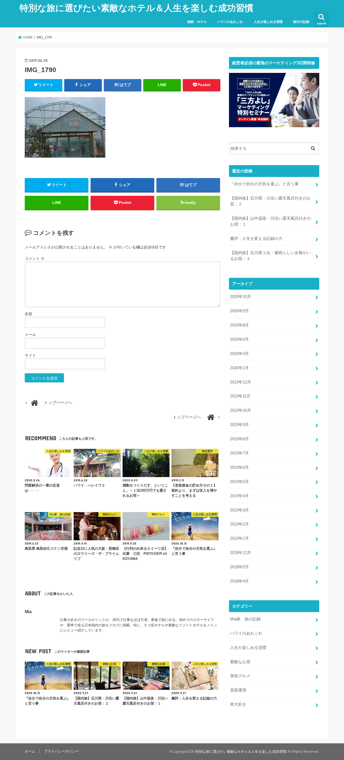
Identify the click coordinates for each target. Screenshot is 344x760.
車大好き (238, 704)
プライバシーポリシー (61, 751)
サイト (30, 355)
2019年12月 (240, 382)
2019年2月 (239, 524)
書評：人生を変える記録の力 (256, 238)
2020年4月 (239, 353)
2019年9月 (239, 424)
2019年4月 (239, 496)
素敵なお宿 (240, 662)
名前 (28, 314)
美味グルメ (240, 676)
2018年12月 (240, 553)
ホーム (30, 751)
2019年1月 (239, 538)
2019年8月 (239, 439)
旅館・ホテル (197, 22)
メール (30, 334)
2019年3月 (239, 510)
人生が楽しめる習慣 (268, 22)
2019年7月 (239, 453)
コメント (35, 258)
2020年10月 (240, 296)
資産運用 (238, 690)
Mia (28, 611)
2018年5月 (239, 567)
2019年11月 (240, 396)
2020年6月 (239, 339)
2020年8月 (239, 325)
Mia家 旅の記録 (245, 619)
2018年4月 (239, 581)
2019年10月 (240, 410)
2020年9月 (239, 311)
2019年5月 (239, 482)
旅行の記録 (301, 22)
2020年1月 (239, 368)
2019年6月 (239, 467)
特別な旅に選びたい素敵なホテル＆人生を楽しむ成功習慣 (136, 7)
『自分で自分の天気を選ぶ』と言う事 (264, 184)
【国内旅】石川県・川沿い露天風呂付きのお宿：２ (270, 201)
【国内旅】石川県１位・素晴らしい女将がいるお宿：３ (270, 256)
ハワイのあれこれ (230, 22)
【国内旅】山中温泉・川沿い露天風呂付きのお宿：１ (270, 221)
